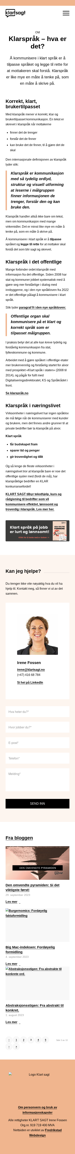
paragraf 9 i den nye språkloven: (42, 307)
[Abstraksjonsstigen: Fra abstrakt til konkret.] (37, 983)
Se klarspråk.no (17, 393)
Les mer (11, 901)
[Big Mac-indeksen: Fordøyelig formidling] (37, 925)
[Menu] (64, 13)
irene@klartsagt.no (31, 669)
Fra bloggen (19, 837)
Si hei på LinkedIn (30, 682)
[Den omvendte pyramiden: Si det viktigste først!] (37, 863)
